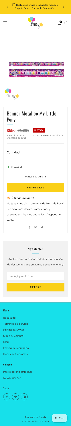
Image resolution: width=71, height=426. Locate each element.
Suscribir (35, 287)
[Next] (63, 7)
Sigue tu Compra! (13, 335)
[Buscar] (66, 23)
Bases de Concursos (15, 354)
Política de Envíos (13, 329)
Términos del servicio (15, 323)
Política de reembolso (16, 348)
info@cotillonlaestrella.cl (17, 371)
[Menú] (5, 23)
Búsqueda (9, 317)
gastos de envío (41, 135)
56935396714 (12, 377)
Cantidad (13, 152)
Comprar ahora (35, 187)
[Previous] (7, 7)
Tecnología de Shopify (35, 417)
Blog (6, 342)
